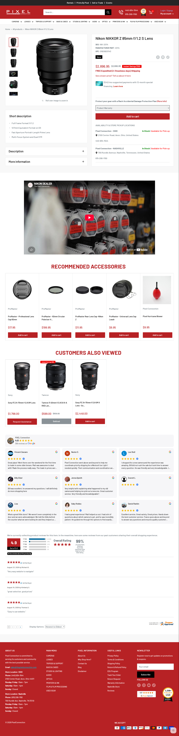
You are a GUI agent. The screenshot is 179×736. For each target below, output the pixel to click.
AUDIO (94, 21)
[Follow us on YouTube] (149, 685)
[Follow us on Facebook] (139, 685)
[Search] (108, 12)
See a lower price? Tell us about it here (113, 75)
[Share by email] (163, 57)
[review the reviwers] (56, 452)
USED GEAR (158, 21)
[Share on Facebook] (158, 57)
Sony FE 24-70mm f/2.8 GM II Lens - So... (87, 404)
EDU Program (112, 671)
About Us (81, 656)
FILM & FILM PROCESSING (139, 21)
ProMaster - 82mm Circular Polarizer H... (53, 318)
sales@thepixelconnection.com (24, 667)
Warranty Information (116, 683)
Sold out (56, 421)
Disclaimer (82, 671)
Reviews (110, 691)
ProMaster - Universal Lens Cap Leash (122, 318)
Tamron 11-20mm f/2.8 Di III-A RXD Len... (54, 404)
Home (7, 29)
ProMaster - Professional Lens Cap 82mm (21, 318)
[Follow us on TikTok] (154, 685)
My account (166, 13)
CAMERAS (15, 21)
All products (17, 29)
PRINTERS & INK (119, 21)
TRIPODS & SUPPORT (43, 21)
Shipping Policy (113, 663)
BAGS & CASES (62, 21)
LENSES (27, 21)
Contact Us (82, 663)
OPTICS (105, 21)
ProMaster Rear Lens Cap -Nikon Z (89, 318)
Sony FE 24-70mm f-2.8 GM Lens (21, 402)
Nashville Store (113, 687)
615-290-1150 (101, 158)
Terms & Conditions (115, 659)
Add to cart (132, 116)
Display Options (36, 626)
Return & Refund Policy (116, 667)
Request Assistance (22, 421)
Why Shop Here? (84, 659)
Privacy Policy (113, 656)
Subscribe (145, 674)
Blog (80, 667)
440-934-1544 (102, 141)
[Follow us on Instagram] (144, 685)
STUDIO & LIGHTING (80, 21)
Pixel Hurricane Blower (153, 316)
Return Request (113, 679)
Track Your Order (114, 675)
